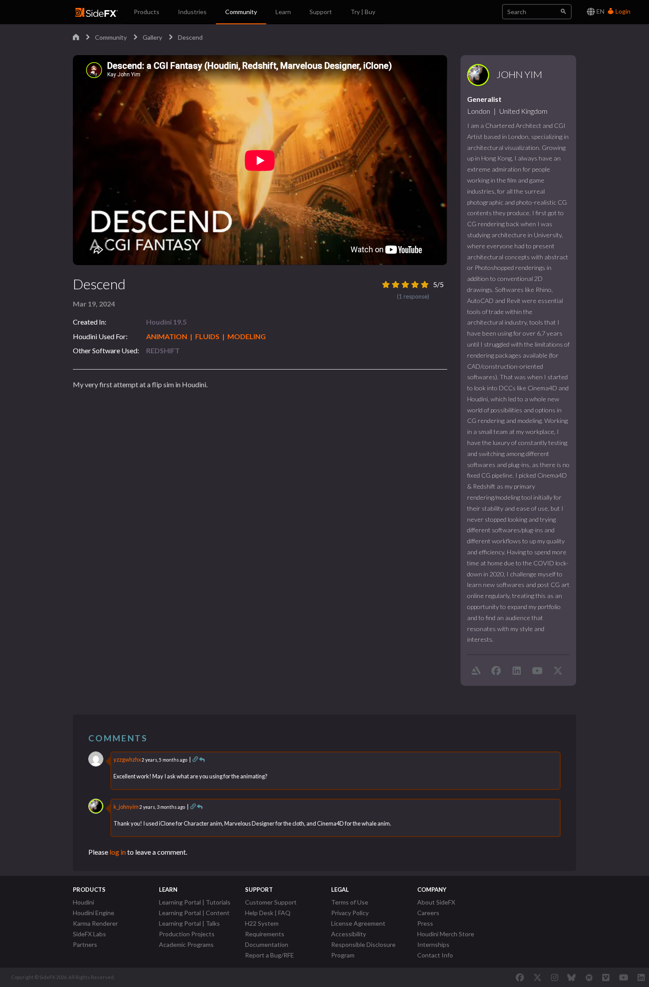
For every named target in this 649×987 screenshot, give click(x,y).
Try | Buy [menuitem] (363, 11)
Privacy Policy (350, 912)
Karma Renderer (95, 923)
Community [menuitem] (241, 11)
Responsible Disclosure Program (363, 950)
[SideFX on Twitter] (537, 977)
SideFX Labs (89, 934)
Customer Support (271, 902)
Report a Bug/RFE (269, 955)
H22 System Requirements (264, 929)
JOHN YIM (519, 74)
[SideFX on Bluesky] (571, 977)
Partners (85, 944)
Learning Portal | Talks (189, 923)
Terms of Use (349, 902)
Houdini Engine (93, 912)
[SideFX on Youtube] (623, 977)
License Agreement (358, 923)
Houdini (83, 902)
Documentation (266, 944)
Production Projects (187, 934)
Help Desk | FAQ (268, 912)
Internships (433, 944)
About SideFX (436, 902)
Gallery (152, 37)
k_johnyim (126, 806)
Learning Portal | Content (194, 912)
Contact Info (435, 955)
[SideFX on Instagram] (554, 977)
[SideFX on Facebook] (520, 977)
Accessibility (348, 934)
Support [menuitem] (320, 11)
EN (599, 11)
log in (117, 852)
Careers (428, 912)
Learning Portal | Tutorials (194, 902)
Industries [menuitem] (192, 11)
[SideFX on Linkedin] (641, 977)
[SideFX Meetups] (589, 977)
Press (425, 923)
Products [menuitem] (146, 11)
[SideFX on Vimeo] (605, 977)
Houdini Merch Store (445, 934)
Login (622, 11)
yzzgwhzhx (127, 759)
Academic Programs (186, 944)
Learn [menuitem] (283, 11)
